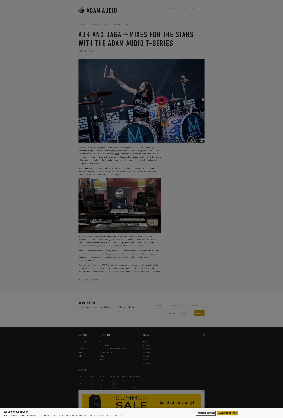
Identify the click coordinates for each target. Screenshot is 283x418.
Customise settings (205, 413)
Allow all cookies (228, 413)
